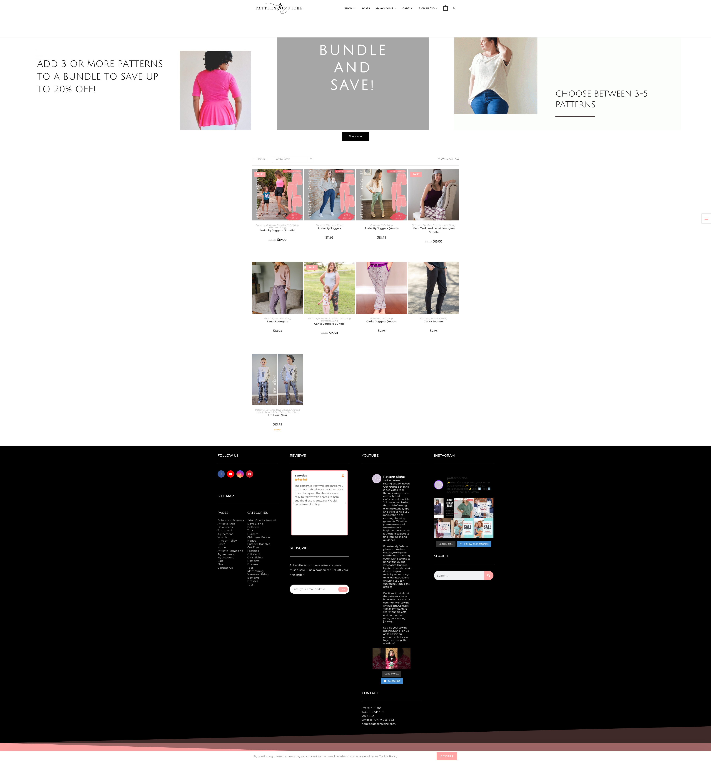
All (457, 158)
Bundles (281, 225)
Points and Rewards (231, 520)
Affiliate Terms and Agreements (230, 552)
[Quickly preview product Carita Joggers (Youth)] (405, 269)
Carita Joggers (433, 321)
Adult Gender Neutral (261, 520)
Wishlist (223, 537)
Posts (221, 544)
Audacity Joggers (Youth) (382, 228)
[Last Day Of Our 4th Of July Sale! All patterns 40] (483, 508)
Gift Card (253, 554)
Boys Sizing (282, 409)
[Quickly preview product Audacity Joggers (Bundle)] (301, 175)
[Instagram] (240, 474)
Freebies (253, 550)
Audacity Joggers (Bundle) (277, 230)
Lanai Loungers (277, 321)
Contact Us (225, 567)
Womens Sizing (277, 227)
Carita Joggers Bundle (329, 323)
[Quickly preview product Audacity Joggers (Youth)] (405, 175)
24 (451, 158)
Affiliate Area (226, 523)
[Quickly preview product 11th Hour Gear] (301, 360)
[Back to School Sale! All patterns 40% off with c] (464, 508)
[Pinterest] (249, 474)
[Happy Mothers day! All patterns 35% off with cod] (483, 528)
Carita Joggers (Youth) (381, 321)
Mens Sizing (255, 571)
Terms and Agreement (225, 532)
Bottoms (260, 225)
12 (447, 158)
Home (222, 547)
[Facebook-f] (221, 474)
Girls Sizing (293, 225)
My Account (226, 557)
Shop (221, 564)
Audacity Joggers (329, 228)
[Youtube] (230, 474)
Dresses (252, 564)
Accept (446, 756)
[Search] (488, 575)
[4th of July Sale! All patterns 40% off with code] (444, 528)
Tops (435, 225)
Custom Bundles (258, 544)
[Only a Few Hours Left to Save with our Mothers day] (464, 528)
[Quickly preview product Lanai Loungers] (301, 269)
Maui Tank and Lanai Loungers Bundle (434, 230)
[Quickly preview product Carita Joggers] (457, 269)
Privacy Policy (227, 540)
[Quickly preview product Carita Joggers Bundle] (353, 269)
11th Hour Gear (277, 415)
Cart (220, 561)
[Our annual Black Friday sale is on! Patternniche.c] (444, 508)
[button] (293, 503)
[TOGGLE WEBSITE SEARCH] (454, 8)
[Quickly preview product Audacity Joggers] (353, 175)
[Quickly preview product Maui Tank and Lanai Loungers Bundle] (457, 175)
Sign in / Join (428, 8)
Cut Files (253, 547)
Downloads (225, 527)
